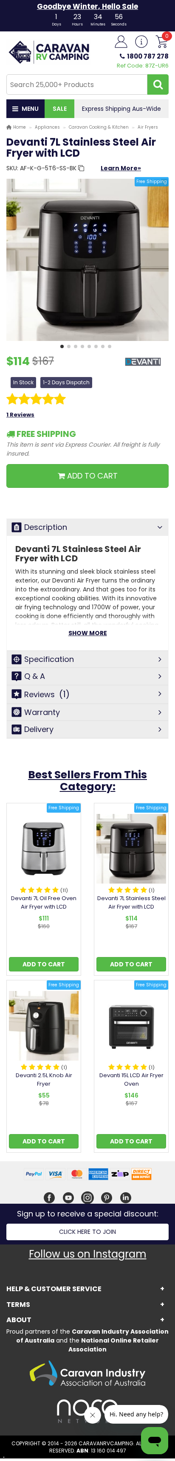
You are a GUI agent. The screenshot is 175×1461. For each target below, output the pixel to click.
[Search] (158, 84)
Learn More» (121, 168)
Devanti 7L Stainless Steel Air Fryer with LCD (131, 902)
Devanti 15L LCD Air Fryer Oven (131, 1079)
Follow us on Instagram (88, 1254)
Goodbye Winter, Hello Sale (87, 6)
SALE (60, 108)
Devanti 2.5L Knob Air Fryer (44, 1079)
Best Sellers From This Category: (87, 780)
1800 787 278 (148, 56)
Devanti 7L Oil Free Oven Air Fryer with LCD (43, 902)
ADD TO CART (91, 475)
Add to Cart (44, 964)
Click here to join (87, 1231)
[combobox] (76, 84)
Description (45, 527)
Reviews (47, 694)
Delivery (39, 729)
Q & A (34, 676)
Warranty (42, 712)
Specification (49, 659)
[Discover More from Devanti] (143, 366)
